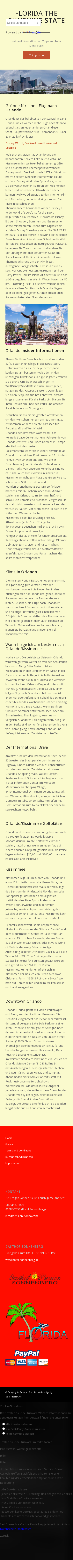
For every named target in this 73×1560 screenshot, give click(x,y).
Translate (35, 32)
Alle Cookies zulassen (18, 1424)
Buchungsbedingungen (19, 1157)
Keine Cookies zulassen (19, 1433)
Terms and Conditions (18, 1150)
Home (8, 1138)
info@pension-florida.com (21, 1216)
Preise (9, 1144)
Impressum (12, 1163)
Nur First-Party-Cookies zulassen (25, 1429)
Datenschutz (8, 1529)
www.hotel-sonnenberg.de (22, 1260)
